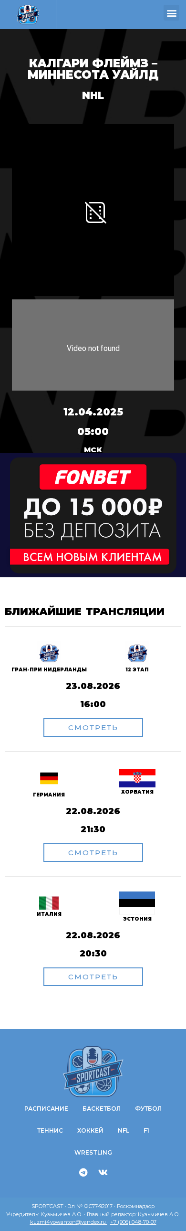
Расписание (46, 1108)
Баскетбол (102, 1108)
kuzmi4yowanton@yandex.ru (68, 1222)
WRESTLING (93, 1152)
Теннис (50, 1130)
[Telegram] (83, 1172)
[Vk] (103, 1172)
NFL (123, 1130)
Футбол (148, 1108)
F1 (146, 1130)
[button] (171, 13)
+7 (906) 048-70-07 (133, 1222)
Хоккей (90, 1130)
